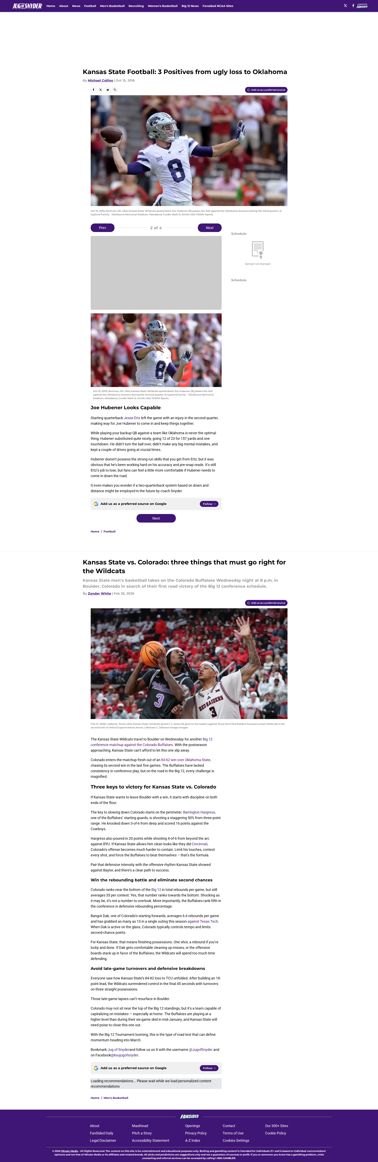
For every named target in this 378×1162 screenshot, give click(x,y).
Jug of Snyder (118, 1049)
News (76, 6)
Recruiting (136, 6)
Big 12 (156, 890)
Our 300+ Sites (276, 1126)
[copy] (115, 89)
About (63, 6)
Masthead (140, 1126)
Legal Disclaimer (103, 1140)
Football (90, 6)
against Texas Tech (203, 921)
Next (210, 228)
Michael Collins (100, 80)
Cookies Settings (236, 1140)
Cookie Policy (275, 1133)
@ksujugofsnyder (124, 1055)
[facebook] (353, 5)
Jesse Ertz (132, 418)
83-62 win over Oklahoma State (185, 760)
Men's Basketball (112, 6)
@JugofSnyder (201, 1049)
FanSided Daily (101, 1133)
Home (50, 6)
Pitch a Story (142, 1133)
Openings (192, 1126)
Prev (102, 228)
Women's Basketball (163, 6)
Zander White (99, 593)
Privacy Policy (196, 1133)
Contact (229, 1126)
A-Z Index (192, 1140)
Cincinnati (200, 844)
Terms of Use (233, 1133)
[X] (345, 5)
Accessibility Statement (150, 1140)
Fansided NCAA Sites (218, 6)
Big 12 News (190, 6)
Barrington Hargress (199, 812)
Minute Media (69, 1150)
